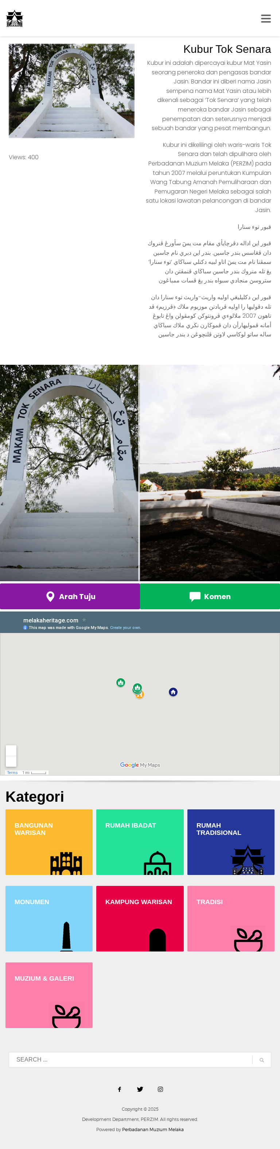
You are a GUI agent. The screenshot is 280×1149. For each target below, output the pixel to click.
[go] (261, 1060)
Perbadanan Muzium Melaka (153, 1129)
